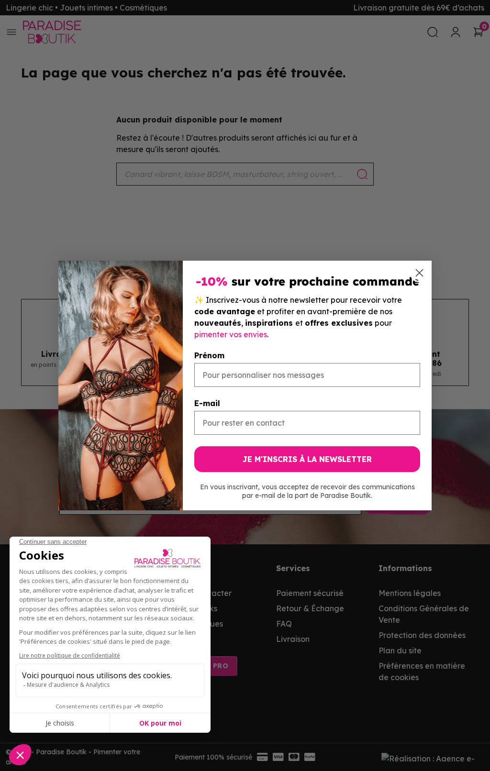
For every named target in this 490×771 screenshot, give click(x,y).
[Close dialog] (419, 272)
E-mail (207, 403)
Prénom (209, 355)
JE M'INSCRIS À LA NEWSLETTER (307, 459)
